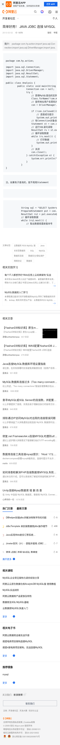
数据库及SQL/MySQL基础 (16, 602)
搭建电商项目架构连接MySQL (17, 641)
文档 (5, 710)
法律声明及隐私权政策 (12, 722)
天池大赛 (23, 710)
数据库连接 (19, 255)
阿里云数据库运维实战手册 (16, 635)
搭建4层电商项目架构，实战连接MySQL (23, 647)
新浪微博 (18, 694)
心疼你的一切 (8, 499)
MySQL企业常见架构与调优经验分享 (21, 577)
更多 (5, 616)
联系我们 (30, 703)
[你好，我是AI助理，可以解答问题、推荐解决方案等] (42, 11)
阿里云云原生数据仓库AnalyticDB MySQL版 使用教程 (29, 583)
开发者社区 (13, 710)
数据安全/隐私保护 (36, 255)
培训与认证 (33, 710)
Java (42, 245)
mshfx (5, 463)
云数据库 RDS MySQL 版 (25, 245)
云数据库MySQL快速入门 (15, 608)
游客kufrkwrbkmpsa (11, 336)
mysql (5, 674)
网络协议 (18, 260)
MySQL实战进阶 (11, 589)
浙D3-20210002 (32, 732)
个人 (55, 18)
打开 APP (51, 4)
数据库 (29, 260)
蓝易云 (5, 373)
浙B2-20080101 (34, 729)
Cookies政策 (29, 722)
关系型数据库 (19, 250)
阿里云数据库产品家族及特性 (17, 596)
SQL (32, 250)
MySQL (42, 250)
